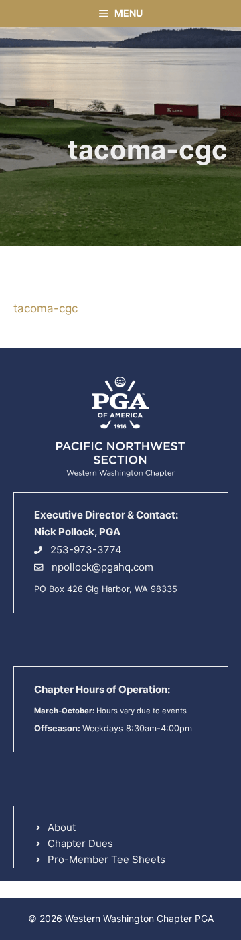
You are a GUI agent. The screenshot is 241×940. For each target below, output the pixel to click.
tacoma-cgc (45, 308)
